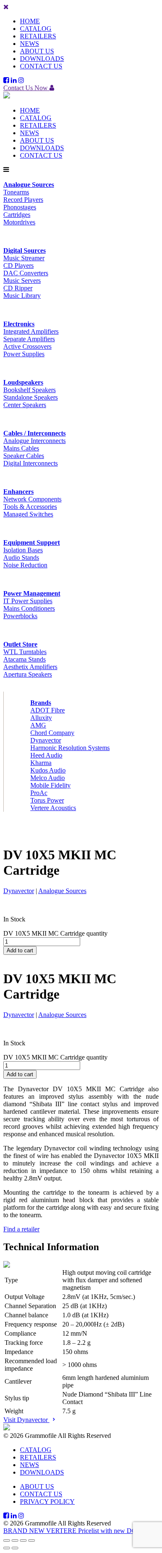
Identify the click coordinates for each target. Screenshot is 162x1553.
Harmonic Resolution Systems (70, 747)
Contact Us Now (26, 87)
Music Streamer (23, 258)
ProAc (38, 792)
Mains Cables (21, 448)
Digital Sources (24, 250)
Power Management (31, 593)
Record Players (23, 199)
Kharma (41, 762)
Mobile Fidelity (50, 785)
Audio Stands (21, 557)
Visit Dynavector (26, 1419)
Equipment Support (31, 542)
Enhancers (18, 491)
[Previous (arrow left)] (6, 1548)
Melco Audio (47, 777)
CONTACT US (41, 66)
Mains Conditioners (29, 608)
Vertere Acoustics (53, 807)
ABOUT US (37, 51)
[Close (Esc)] (31, 1540)
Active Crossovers (27, 346)
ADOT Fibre (47, 710)
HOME (30, 21)
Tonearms (16, 192)
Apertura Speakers (27, 674)
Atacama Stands (24, 659)
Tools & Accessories (30, 506)
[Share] (23, 1540)
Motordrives (19, 222)
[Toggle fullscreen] (15, 1540)
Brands (40, 702)
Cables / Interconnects (34, 433)
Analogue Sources (28, 184)
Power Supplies (23, 353)
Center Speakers (24, 404)
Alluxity (41, 717)
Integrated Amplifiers (31, 331)
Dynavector (45, 740)
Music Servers (22, 280)
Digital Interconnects (30, 463)
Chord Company (52, 732)
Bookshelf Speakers (29, 389)
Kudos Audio (48, 770)
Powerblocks (20, 615)
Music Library (22, 295)
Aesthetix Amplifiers (30, 666)
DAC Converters (25, 273)
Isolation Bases (23, 550)
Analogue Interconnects (34, 440)
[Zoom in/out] (6, 1540)
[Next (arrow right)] (15, 1548)
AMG (38, 725)
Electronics (18, 323)
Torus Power (47, 800)
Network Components (32, 499)
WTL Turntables (25, 651)
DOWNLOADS (42, 58)
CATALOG (36, 28)
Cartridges (16, 214)
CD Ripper (17, 288)
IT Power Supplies (27, 600)
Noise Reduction (25, 565)
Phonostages (19, 207)
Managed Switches (28, 514)
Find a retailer (21, 1229)
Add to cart (20, 950)
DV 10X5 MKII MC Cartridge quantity (55, 933)
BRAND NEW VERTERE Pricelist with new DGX (72, 1530)
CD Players (18, 265)
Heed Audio (46, 755)
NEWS (29, 43)
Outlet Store (20, 644)
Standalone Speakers (30, 397)
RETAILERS (38, 36)
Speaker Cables (23, 455)
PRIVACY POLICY (47, 1501)
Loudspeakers (23, 382)
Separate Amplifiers (29, 338)
